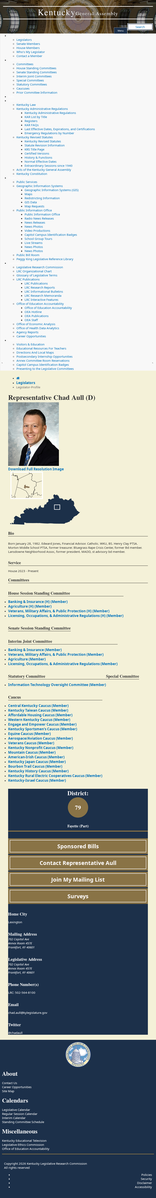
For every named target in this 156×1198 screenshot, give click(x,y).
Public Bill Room (27, 255)
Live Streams (33, 243)
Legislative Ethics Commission (23, 1145)
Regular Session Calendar (19, 1114)
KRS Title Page (34, 149)
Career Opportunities (31, 336)
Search (140, 27)
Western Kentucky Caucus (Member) (39, 719)
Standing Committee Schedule (23, 1122)
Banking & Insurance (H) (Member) (38, 601)
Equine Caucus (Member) (29, 733)
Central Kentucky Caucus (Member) (38, 705)
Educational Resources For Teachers (41, 348)
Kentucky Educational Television (24, 1140)
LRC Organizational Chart (34, 271)
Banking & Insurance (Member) (35, 649)
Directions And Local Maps (35, 352)
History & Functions (38, 157)
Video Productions (37, 230)
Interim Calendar (14, 1118)
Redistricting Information (42, 198)
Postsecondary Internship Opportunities (44, 356)
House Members (28, 48)
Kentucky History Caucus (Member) (38, 771)
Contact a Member (29, 56)
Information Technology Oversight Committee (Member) (57, 684)
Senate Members (28, 44)
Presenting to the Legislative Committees (45, 369)
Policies (146, 1175)
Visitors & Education (22, 340)
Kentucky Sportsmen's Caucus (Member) (42, 729)
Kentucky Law (18, 100)
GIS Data (31, 202)
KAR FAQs (32, 125)
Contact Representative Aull (78, 863)
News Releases (35, 222)
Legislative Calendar (16, 1110)
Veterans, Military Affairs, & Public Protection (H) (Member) (58, 611)
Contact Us (9, 1083)
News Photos (34, 226)
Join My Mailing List (78, 879)
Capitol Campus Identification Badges (51, 235)
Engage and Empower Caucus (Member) (42, 724)
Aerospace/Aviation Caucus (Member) (40, 738)
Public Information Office (34, 210)
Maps (28, 194)
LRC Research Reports (40, 287)
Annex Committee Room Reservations (42, 360)
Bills (11, 96)
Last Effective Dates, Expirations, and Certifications (60, 129)
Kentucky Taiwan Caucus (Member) (38, 710)
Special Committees (30, 80)
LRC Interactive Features (41, 300)
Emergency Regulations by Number (49, 133)
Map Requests (34, 206)
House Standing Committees (36, 68)
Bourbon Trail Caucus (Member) (35, 766)
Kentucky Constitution (31, 174)
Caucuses (22, 88)
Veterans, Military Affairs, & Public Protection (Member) (56, 654)
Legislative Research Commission (31, 263)
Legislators (16, 36)
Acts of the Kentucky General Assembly (43, 170)
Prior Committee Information (36, 92)
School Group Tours (38, 239)
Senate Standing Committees (36, 72)
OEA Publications (37, 316)
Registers (31, 121)
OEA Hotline (33, 312)
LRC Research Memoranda (43, 295)
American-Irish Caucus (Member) (36, 757)
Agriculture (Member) (27, 659)
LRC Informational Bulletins (44, 291)
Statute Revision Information (45, 145)
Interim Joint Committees (34, 76)
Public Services (18, 178)
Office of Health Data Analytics (37, 328)
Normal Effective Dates (40, 161)
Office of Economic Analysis (35, 324)
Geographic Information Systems (39, 186)
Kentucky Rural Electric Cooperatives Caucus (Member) (55, 775)
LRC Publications (28, 279)
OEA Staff (31, 320)
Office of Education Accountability (40, 304)
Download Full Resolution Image (36, 469)
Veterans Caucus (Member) (31, 743)
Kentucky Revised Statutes (34, 137)
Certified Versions (37, 153)
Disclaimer (144, 1183)
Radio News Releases (39, 218)
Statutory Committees (31, 84)
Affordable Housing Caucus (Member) (40, 715)
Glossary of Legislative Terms (36, 275)
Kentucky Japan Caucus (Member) (37, 761)
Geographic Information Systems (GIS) (52, 190)
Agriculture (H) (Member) (30, 606)
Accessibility (143, 1187)
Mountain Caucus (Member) (32, 752)
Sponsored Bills (78, 846)
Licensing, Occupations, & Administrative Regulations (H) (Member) (66, 615)
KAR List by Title (36, 117)
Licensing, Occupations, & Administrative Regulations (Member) (63, 663)
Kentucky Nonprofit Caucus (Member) (40, 747)
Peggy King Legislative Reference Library (44, 259)
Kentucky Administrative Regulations (42, 109)
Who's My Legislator (30, 52)
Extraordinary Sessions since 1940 (49, 165)
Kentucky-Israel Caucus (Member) (37, 780)
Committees (16, 60)
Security (146, 1179)
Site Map (8, 1091)
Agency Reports (27, 332)
